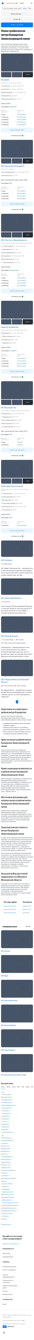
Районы (8, 1086)
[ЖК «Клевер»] (17, 941)
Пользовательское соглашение (8, 1281)
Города (27, 1086)
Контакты (5, 1291)
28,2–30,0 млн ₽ (21, 525)
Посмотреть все (5, 1224)
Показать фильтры (16, 14)
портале (10, 884)
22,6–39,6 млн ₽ (21, 198)
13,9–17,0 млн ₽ (21, 278)
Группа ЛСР (13, 106)
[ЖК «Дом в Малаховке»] (17, 991)
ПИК (10, 183)
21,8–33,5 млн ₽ (21, 283)
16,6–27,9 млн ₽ (21, 114)
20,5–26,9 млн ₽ (21, 363)
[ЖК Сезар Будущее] (17, 1040)
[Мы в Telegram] (4, 1333)
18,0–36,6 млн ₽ (21, 117)
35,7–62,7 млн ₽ (21, 122)
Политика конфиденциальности (9, 1276)
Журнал (22, 3)
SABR (22, 1320)
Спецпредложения (11, 3)
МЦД (22, 1086)
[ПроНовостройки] (2, 3)
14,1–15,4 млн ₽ (21, 191)
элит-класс (26, 912)
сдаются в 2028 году (10, 912)
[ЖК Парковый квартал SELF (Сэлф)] (17, 1065)
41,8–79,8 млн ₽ (21, 124)
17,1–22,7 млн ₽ (21, 280)
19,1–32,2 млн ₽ (21, 196)
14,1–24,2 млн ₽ (21, 361)
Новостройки (6, 1253)
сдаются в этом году (10, 906)
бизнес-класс (27, 909)
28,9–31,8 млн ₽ (21, 366)
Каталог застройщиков (9, 1270)
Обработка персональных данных (10, 1286)
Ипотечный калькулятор (9, 1266)
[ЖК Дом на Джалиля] (17, 1016)
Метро (24, 8)
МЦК (18, 1086)
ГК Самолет (13, 350)
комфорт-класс (27, 906)
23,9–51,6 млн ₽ (21, 119)
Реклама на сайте (8, 1294)
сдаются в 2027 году (10, 909)
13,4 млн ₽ (20, 442)
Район (29, 8)
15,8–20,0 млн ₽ (21, 193)
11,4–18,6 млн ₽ (21, 358)
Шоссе (14, 1086)
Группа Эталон (14, 270)
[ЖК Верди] (17, 966)
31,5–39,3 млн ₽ (21, 285)
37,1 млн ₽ (19, 444)
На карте (16, 19)
